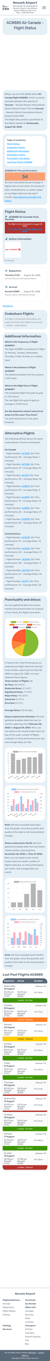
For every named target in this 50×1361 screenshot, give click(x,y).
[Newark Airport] (6, 7)
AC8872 (26, 486)
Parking (7, 1325)
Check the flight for (25, 230)
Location (29, 1322)
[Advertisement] (25, 62)
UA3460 (26, 548)
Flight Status (13, 144)
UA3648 (26, 559)
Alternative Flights (16, 154)
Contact (41, 1353)
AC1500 (26, 453)
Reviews (7, 1329)
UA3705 (26, 570)
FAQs (27, 1318)
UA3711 (25, 581)
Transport (30, 1325)
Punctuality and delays (18, 158)
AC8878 (26, 519)
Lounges (29, 1311)
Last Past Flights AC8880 (19, 162)
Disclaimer (32, 1353)
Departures (8, 1307)
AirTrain (29, 1329)
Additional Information (18, 151)
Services (29, 1314)
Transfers (29, 1333)
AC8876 (26, 508)
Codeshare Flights (16, 147)
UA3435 (26, 537)
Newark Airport (25, 2)
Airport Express (33, 1336)
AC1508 (26, 464)
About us (25, 1355)
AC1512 (25, 475)
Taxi (27, 1340)
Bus (27, 1344)
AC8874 (26, 497)
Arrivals (6, 1303)
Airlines (6, 1314)
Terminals (30, 1300)
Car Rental (30, 1303)
